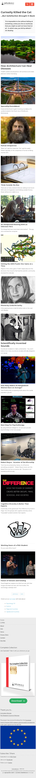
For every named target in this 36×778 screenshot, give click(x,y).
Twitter (10, 762)
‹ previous (15, 594)
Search (27, 4)
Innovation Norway (5, 713)
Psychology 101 (10, 603)
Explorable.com (15, 768)
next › (22, 594)
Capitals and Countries (12, 612)
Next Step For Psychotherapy (12, 425)
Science (8, 606)
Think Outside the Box (10, 185)
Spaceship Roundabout (10, 106)
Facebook (9, 759)
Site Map (3, 640)
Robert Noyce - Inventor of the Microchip (17, 462)
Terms (2, 632)
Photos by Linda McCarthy (11, 305)
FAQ (1, 629)
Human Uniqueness (9, 146)
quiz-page (12, 599)
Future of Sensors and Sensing (13, 581)
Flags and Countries (12, 609)
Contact (2, 638)
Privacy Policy (4, 635)
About (2, 626)
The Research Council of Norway (9, 715)
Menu (32, 4)
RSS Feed (13, 757)
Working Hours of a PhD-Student (14, 545)
